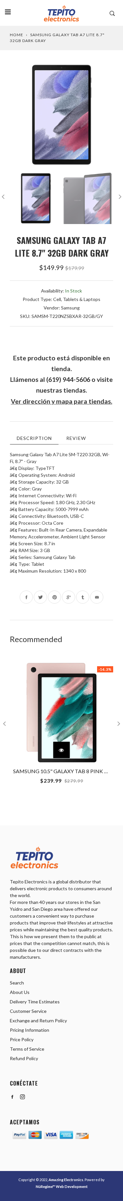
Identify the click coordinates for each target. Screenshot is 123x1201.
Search (17, 982)
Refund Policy (24, 1058)
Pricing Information (29, 1030)
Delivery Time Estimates (35, 1001)
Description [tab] (34, 438)
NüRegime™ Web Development (62, 1186)
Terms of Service (27, 1049)
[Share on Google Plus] (68, 597)
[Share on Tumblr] (82, 597)
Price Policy (21, 1039)
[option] (61, 114)
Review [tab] (76, 438)
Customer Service (28, 1011)
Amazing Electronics (66, 1180)
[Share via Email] (96, 597)
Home (16, 34)
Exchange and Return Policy (38, 1020)
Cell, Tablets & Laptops (76, 299)
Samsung (70, 307)
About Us (20, 992)
